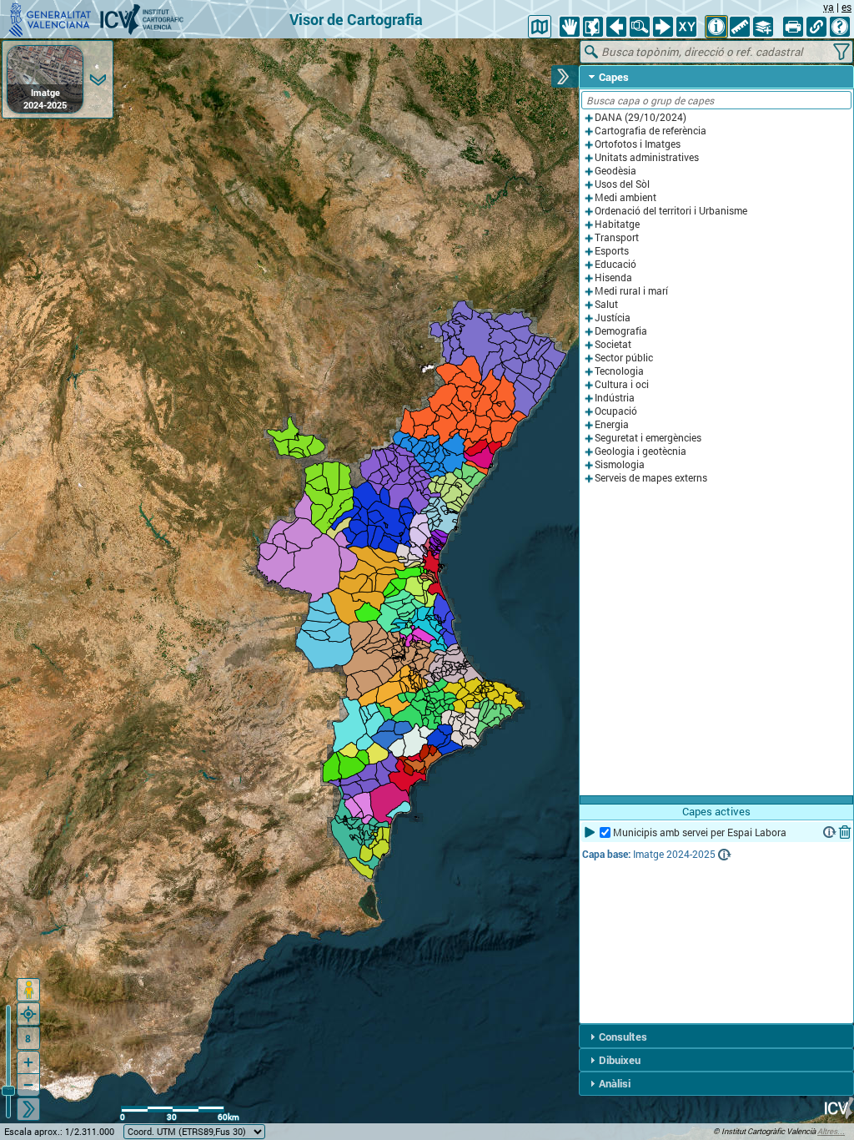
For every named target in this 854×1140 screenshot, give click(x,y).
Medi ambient (625, 197)
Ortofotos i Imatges (638, 144)
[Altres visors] (539, 26)
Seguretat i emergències (648, 437)
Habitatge (617, 224)
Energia (612, 424)
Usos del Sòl (622, 184)
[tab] (716, 76)
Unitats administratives (647, 157)
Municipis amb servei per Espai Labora (699, 832)
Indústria (615, 397)
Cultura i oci (622, 384)
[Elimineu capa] (844, 832)
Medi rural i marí (631, 291)
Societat (613, 344)
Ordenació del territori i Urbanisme (671, 210)
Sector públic (624, 357)
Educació (615, 264)
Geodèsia (615, 170)
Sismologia (620, 464)
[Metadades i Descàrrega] (829, 832)
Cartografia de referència (650, 130)
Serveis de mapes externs (651, 478)
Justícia (612, 317)
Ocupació (616, 411)
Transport (617, 237)
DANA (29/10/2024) (640, 117)
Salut (606, 304)
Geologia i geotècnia (640, 451)
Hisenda (613, 277)
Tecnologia (619, 371)
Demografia (621, 331)
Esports (612, 251)
